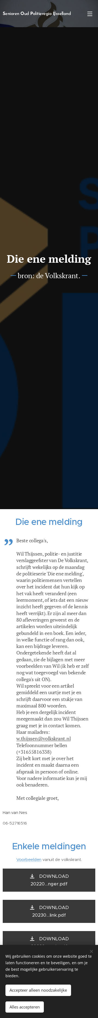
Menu (89, 13)
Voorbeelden (29, 859)
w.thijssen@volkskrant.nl (43, 738)
